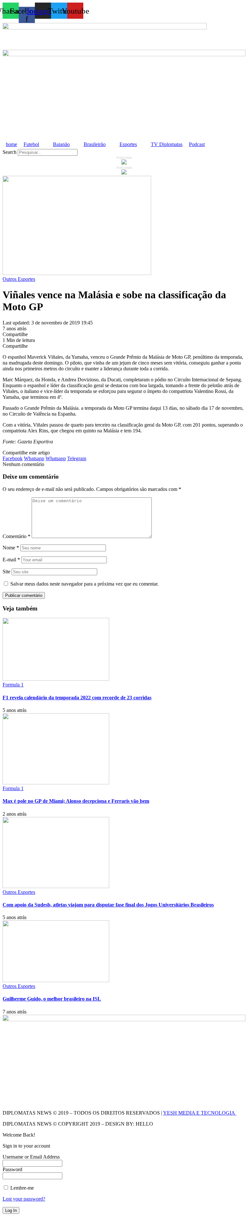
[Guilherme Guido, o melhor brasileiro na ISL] (56, 980)
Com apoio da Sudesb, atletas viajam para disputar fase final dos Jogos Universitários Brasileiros (108, 904)
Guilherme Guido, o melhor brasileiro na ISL (52, 999)
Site (6, 571)
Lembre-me (21, 1188)
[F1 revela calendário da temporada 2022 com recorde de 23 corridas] (56, 679)
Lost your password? (24, 1199)
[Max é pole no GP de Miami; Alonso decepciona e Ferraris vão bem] (56, 782)
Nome (11, 547)
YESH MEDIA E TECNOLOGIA (199, 1113)
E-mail (11, 559)
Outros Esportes (19, 279)
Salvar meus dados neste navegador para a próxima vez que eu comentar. (84, 584)
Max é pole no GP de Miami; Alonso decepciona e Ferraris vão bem (76, 801)
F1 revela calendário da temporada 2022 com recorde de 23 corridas (77, 697)
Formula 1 (13, 684)
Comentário (16, 536)
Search (9, 152)
